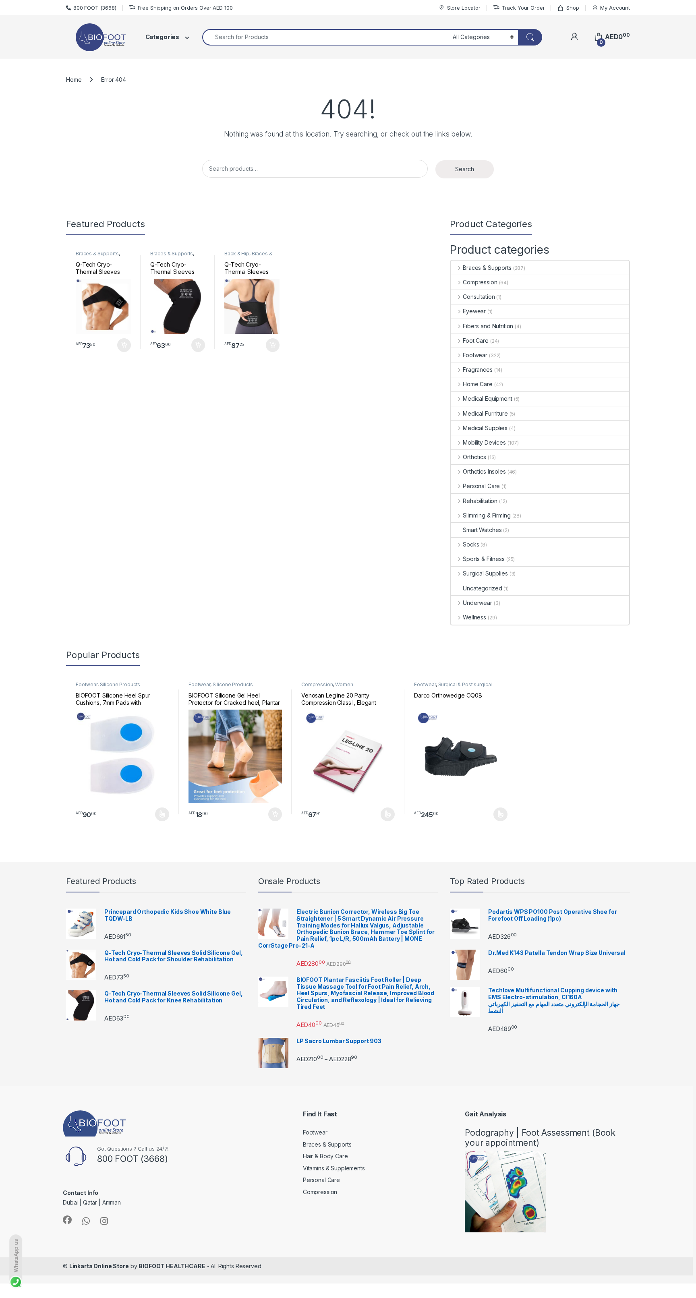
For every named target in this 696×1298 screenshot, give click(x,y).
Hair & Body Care (325, 1156)
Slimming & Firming (486, 515)
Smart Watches (482, 529)
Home (73, 79)
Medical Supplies (485, 427)
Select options (159, 814)
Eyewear (474, 311)
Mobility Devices (484, 442)
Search (464, 169)
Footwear (475, 355)
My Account (615, 7)
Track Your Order (523, 7)
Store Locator (464, 7)
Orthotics (474, 456)
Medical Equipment (487, 398)
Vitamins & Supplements (334, 1168)
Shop (572, 7)
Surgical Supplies (485, 573)
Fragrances (477, 369)
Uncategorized (482, 588)
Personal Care (481, 485)
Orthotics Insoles (484, 471)
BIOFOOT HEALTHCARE (172, 1266)
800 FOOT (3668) (94, 7)
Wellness (474, 617)
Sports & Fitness (484, 558)
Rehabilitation (480, 500)
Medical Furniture (485, 413)
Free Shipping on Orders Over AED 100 (185, 7)
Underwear (477, 602)
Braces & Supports (97, 253)
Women (344, 684)
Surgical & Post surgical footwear (453, 687)
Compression (480, 282)
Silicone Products (120, 684)
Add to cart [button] (124, 345)
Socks (471, 544)
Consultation (479, 296)
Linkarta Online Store (99, 1266)
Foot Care (476, 340)
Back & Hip (236, 253)
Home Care (478, 384)
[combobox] (325, 37)
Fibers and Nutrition (488, 326)
